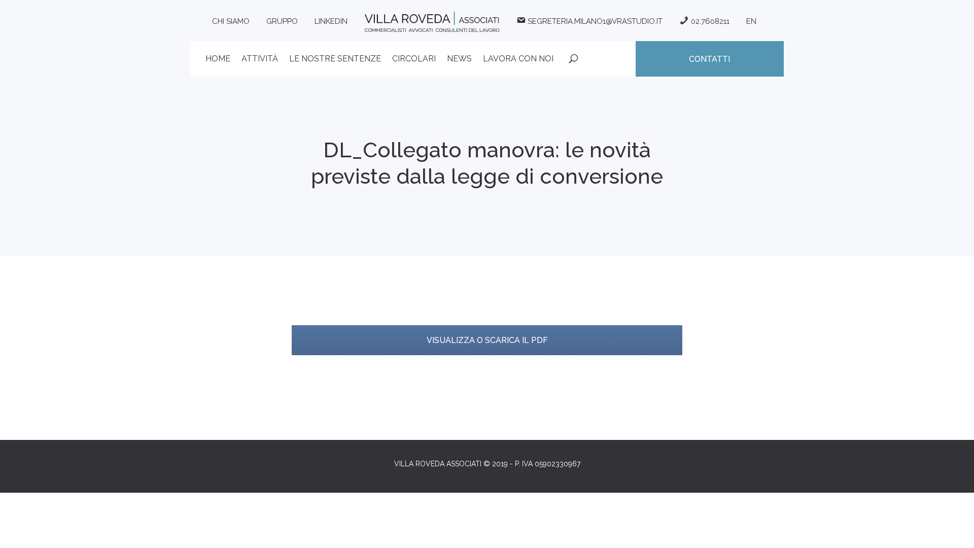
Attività (259, 59)
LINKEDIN (331, 21)
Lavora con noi (518, 59)
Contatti (709, 59)
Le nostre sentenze (335, 59)
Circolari (414, 59)
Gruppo (282, 21)
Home (217, 59)
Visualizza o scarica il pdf (487, 340)
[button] (952, 534)
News (459, 59)
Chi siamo (231, 21)
